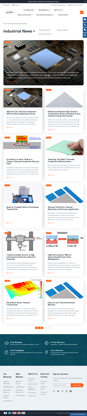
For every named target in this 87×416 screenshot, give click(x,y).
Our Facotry (32, 392)
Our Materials (28, 10)
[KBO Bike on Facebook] (54, 391)
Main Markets (44, 10)
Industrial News (62, 30)
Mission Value (33, 384)
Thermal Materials (6, 382)
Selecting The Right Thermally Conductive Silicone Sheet (61, 160)
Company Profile (31, 380)
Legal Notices (42, 413)
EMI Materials (8, 387)
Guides (7, 42)
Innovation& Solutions (44, 15)
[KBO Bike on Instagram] (67, 391)
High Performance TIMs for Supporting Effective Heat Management (60, 257)
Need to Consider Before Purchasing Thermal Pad (22, 208)
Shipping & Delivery (52, 413)
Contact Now (63, 15)
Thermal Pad (7, 401)
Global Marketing (31, 388)
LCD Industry (20, 387)
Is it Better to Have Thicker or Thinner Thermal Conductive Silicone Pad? (22, 161)
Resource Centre (45, 34)
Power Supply (20, 395)
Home (5, 23)
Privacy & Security (33, 413)
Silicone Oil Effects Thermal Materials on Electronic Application (63, 208)
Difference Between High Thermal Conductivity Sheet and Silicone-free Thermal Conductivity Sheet (64, 114)
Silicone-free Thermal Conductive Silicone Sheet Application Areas (21, 113)
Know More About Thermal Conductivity (18, 304)
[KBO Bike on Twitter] (58, 391)
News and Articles (24, 15)
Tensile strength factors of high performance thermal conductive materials (21, 257)
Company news (44, 30)
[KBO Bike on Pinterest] (62, 391)
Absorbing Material (6, 391)
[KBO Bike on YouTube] (71, 391)
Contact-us (32, 396)
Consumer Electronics (19, 391)
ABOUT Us (58, 10)
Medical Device (18, 382)
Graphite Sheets (6, 396)
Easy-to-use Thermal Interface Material (61, 304)
